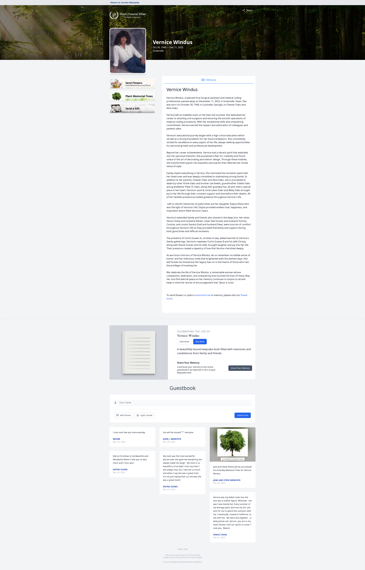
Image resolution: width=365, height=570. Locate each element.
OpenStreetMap (185, 562)
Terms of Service (190, 557)
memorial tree (203, 295)
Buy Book (200, 341)
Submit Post (242, 415)
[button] (232, 444)
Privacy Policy (174, 557)
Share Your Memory (240, 368)
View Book (184, 341)
